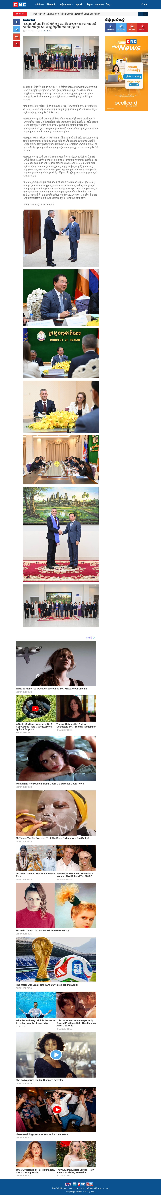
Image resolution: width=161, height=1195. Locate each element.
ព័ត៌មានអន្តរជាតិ (29, 20)
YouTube (131, 29)
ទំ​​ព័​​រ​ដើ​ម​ (38, 5)
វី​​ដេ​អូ (108, 5)
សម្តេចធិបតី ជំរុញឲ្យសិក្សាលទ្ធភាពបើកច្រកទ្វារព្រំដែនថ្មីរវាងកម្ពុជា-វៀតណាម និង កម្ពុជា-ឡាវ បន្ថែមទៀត (69, 14)
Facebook (111, 29)
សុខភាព (98, 5)
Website (142, 29)
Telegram (121, 29)
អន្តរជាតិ (79, 5)
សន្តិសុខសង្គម (65, 5)
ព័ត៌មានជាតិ (50, 5)
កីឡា (89, 5)
